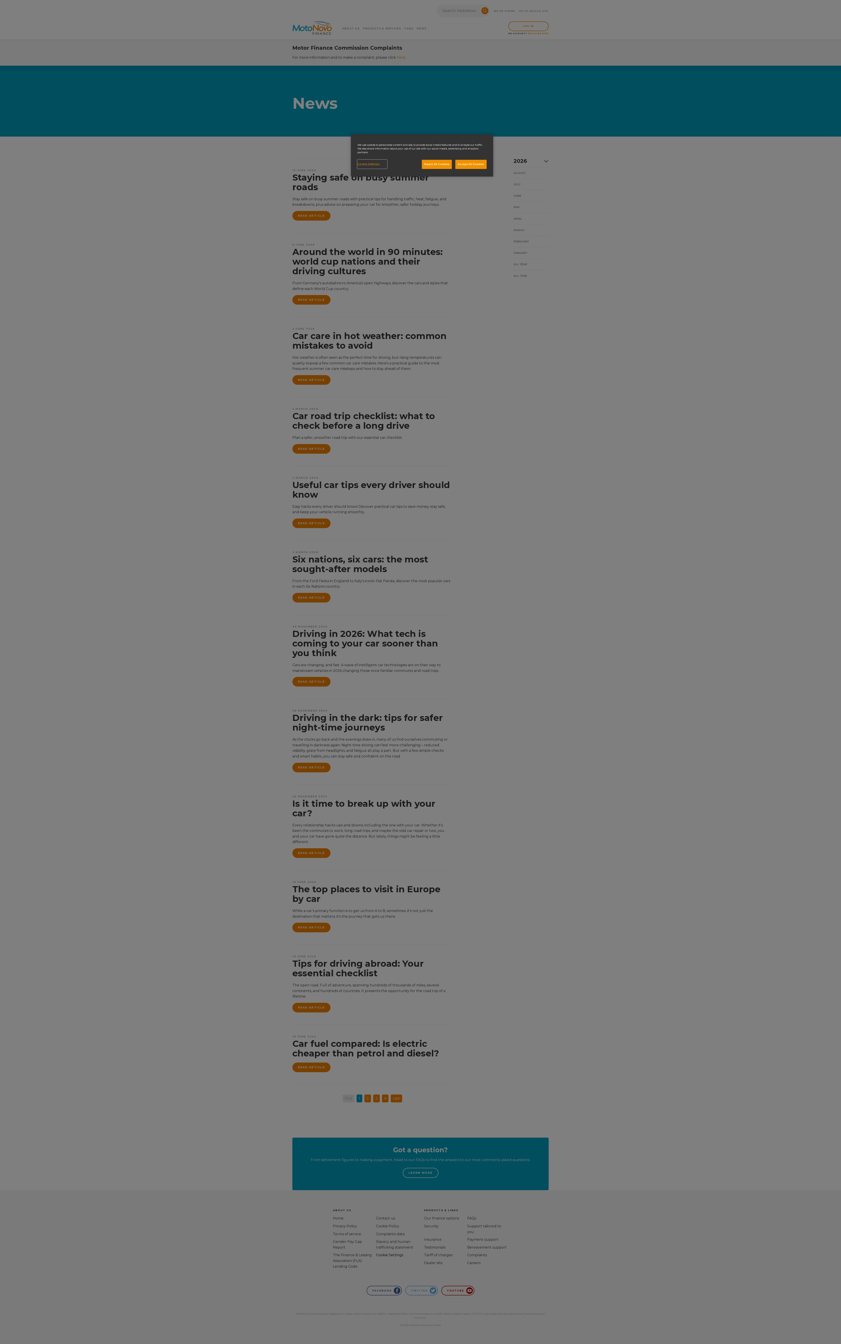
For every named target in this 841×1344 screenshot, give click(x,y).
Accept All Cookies (471, 164)
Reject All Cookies (436, 164)
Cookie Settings (368, 163)
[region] (422, 155)
